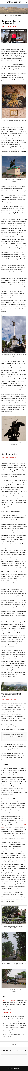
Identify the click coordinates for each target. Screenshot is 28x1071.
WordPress (17, 1068)
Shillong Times (7, 1012)
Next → (14, 1044)
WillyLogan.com (14, 2)
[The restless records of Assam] (14, 685)
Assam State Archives (9, 1000)
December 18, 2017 (11, 699)
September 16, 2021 (11, 26)
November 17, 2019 (11, 457)
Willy (3, 26)
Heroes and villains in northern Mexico (10, 22)
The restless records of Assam (11, 694)
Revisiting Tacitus (9, 454)
